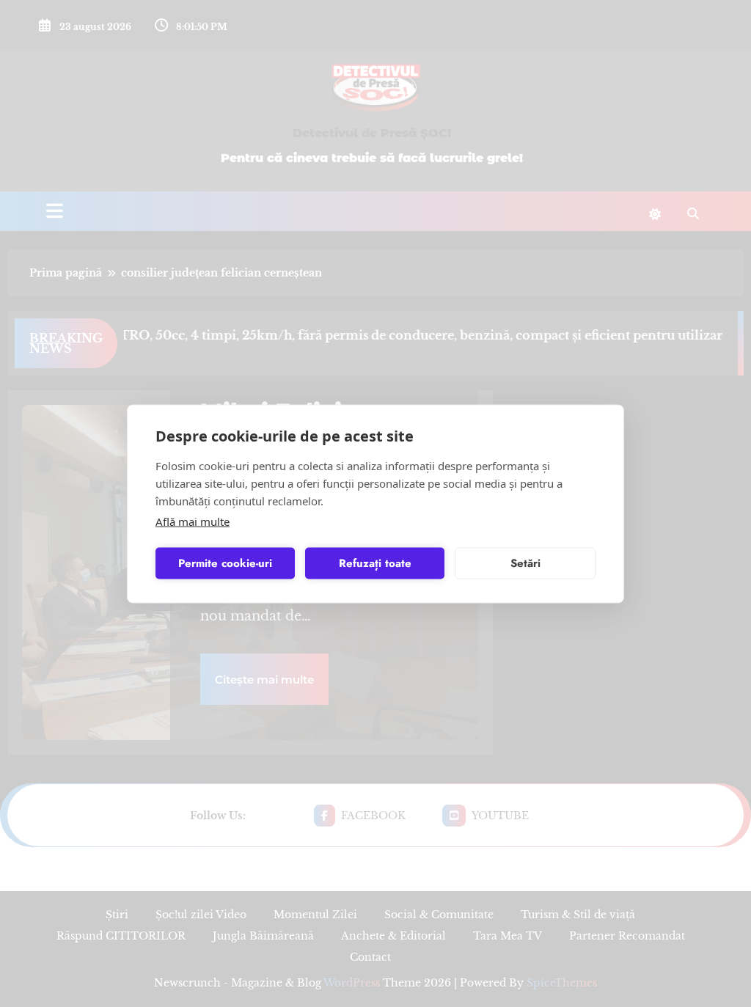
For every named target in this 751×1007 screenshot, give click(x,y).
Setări (525, 563)
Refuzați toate (375, 563)
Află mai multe (192, 520)
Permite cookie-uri (225, 563)
